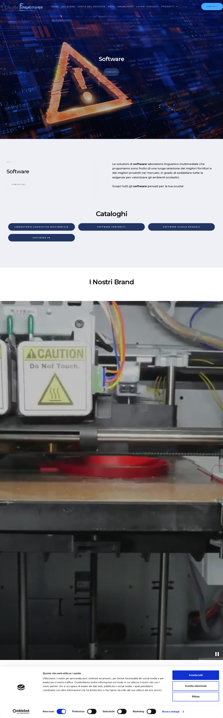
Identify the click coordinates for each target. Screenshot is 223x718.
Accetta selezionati (196, 685)
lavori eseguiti (147, 6)
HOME (55, 6)
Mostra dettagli (171, 711)
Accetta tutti (196, 675)
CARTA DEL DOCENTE (91, 6)
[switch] (91, 711)
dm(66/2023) (126, 6)
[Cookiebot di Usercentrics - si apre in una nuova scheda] (21, 711)
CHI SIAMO (68, 6)
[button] (168, 6)
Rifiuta (195, 696)
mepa (111, 6)
